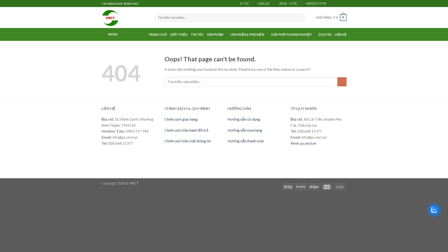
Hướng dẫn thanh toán (246, 141)
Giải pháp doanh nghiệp (291, 34)
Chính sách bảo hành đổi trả (186, 130)
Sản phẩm (215, 34)
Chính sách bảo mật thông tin (187, 141)
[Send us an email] (344, 3)
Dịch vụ (324, 34)
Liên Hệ (340, 34)
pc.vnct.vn (308, 143)
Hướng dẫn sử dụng (244, 119)
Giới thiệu (179, 34)
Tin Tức (197, 34)
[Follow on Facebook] (330, 3)
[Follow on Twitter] (339, 3)
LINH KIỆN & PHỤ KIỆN (247, 34)
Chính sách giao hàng (181, 119)
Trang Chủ (157, 34)
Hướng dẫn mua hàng (245, 130)
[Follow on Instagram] (335, 3)
